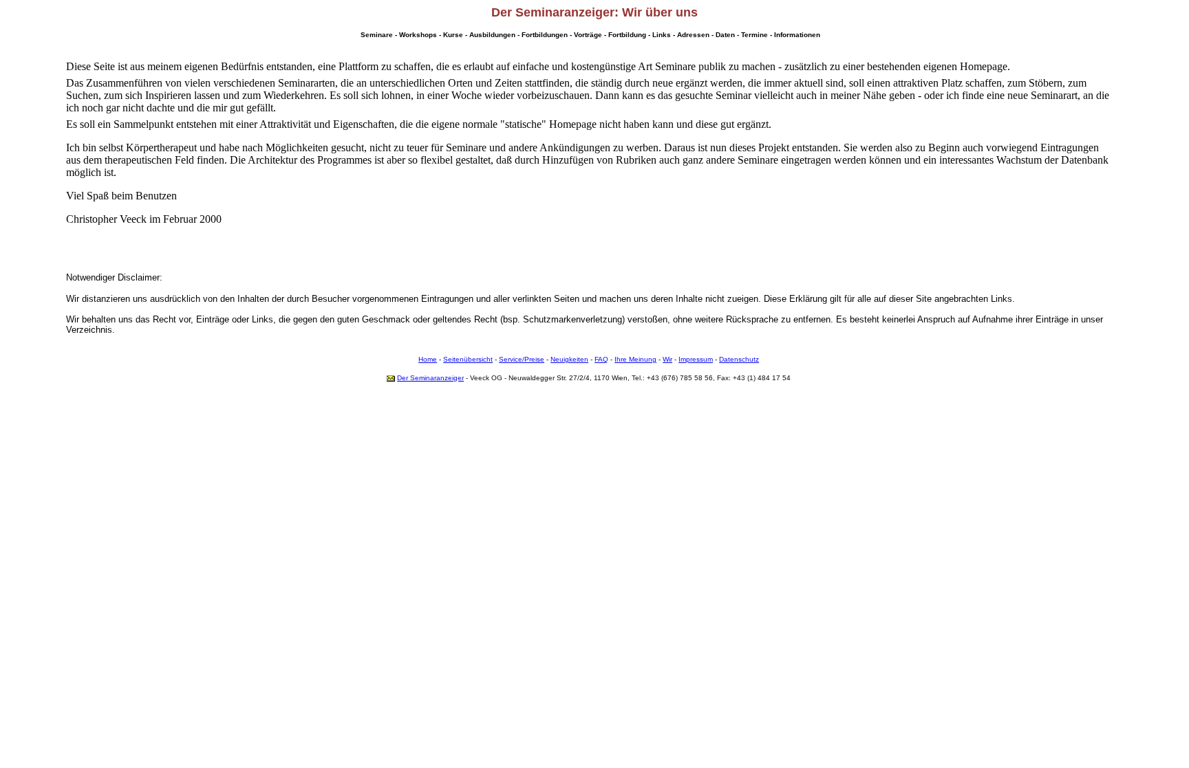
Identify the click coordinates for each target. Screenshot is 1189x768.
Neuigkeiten (569, 359)
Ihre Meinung (635, 359)
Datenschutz (739, 359)
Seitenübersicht (468, 359)
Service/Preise (521, 359)
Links (661, 35)
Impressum (695, 359)
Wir (667, 359)
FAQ (601, 359)
